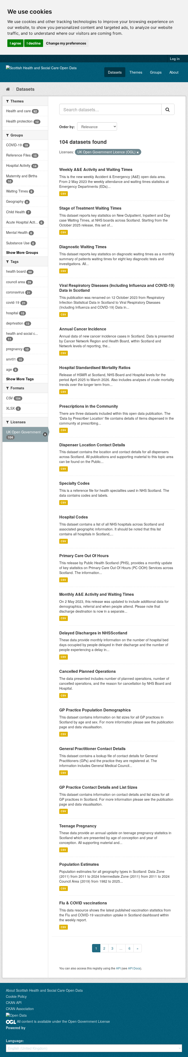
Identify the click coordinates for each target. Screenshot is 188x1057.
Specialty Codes (74, 483)
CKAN (14, 1033)
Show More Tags (20, 378)
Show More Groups (22, 252)
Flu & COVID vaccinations (83, 903)
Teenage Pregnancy (77, 826)
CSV (63, 193)
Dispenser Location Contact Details (92, 445)
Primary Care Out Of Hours (84, 555)
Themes (135, 72)
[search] (168, 109)
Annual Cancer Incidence (82, 329)
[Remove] (138, 152)
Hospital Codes (73, 517)
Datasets (115, 72)
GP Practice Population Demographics (95, 710)
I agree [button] (15, 43)
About (173, 72)
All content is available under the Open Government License (63, 1021)
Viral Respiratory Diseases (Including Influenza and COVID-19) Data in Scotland (116, 287)
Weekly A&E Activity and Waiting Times (95, 169)
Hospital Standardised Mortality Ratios (94, 367)
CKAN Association (20, 1008)
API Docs (134, 968)
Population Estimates (79, 864)
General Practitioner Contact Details (92, 748)
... (120, 948)
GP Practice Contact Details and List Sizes (98, 787)
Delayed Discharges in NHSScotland (93, 633)
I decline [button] (34, 43)
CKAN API (14, 1002)
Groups (156, 72)
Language (14, 1040)
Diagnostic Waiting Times (82, 246)
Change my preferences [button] (66, 43)
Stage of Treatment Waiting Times (90, 208)
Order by (66, 126)
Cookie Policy (16, 996)
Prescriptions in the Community (88, 406)
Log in (175, 58)
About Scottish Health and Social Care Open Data (44, 990)
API (118, 968)
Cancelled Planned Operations (87, 671)
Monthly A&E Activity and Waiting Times (96, 594)
